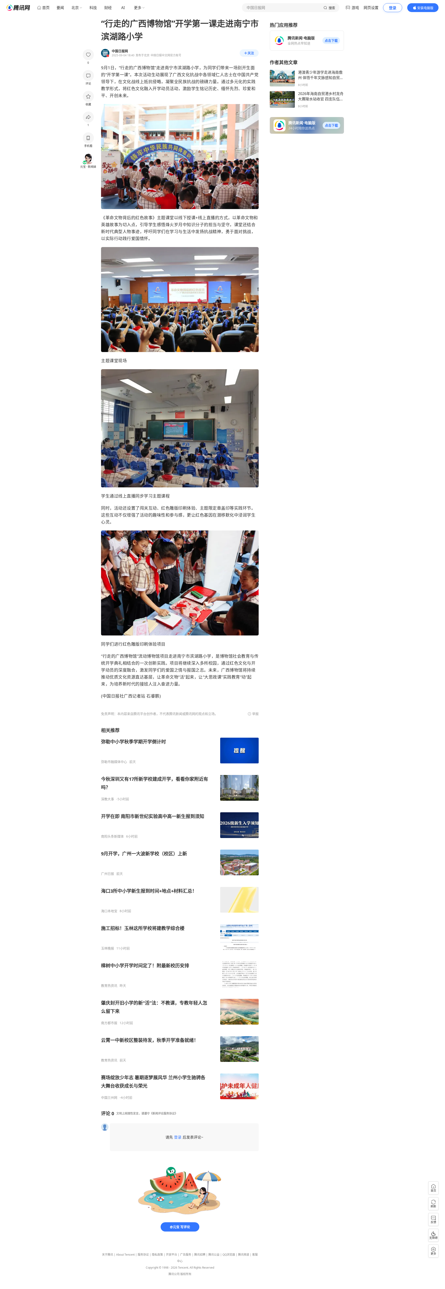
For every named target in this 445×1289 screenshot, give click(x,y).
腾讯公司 (174, 1274)
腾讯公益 (213, 1255)
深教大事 (107, 799)
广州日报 (107, 873)
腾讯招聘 (199, 1255)
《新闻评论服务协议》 (164, 1113)
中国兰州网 (109, 1097)
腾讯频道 (243, 1255)
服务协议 (143, 1255)
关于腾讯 (107, 1255)
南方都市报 (109, 1023)
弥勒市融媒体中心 (114, 761)
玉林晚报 (107, 948)
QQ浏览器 (228, 1255)
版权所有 (185, 1274)
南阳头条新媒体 (112, 836)
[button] (331, 40)
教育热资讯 (109, 985)
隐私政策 (157, 1255)
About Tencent (125, 1255)
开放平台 (171, 1255)
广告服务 (185, 1255)
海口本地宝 (109, 911)
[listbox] (180, 913)
